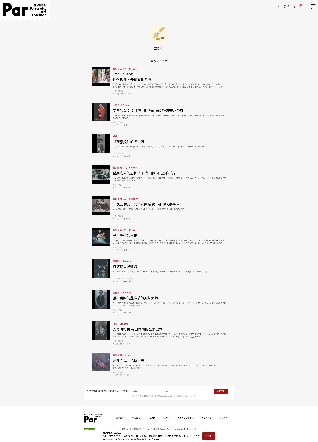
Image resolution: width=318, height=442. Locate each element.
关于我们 (120, 418)
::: (307, 3)
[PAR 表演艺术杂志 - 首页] (25, 10)
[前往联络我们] (289, 6)
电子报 (167, 418)
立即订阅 (221, 391)
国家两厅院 (206, 418)
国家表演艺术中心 (186, 418)
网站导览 (223, 418)
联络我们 (136, 418)
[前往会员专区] (294, 6)
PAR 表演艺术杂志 (93, 418)
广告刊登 (152, 418)
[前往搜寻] (279, 6)
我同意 (209, 436)
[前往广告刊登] (284, 6)
